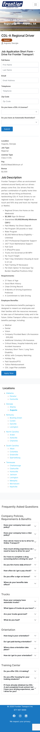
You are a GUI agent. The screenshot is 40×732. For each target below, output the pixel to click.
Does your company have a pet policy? (17, 526)
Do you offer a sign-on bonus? (17, 576)
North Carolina (12, 432)
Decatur (13, 396)
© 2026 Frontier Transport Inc (20, 706)
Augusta (13, 410)
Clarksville (14, 468)
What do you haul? (12, 620)
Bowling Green (16, 418)
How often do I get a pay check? (17, 570)
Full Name (5, 60)
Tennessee (10, 462)
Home (7, 20)
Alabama (10, 393)
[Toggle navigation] (35, 4)
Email (3, 76)
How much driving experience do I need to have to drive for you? (18, 550)
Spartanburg (15, 457)
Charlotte (14, 441)
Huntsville (14, 399)
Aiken (12, 448)
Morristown (14, 484)
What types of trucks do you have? (19, 608)
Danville (13, 424)
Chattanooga (15, 465)
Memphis (13, 481)
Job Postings (20, 20)
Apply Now (8, 373)
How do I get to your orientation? (18, 655)
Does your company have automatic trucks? (15, 601)
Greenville (14, 454)
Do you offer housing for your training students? (16, 678)
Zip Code (5, 97)
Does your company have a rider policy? (18, 534)
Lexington (14, 427)
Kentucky (10, 415)
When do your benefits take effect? (16, 583)
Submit (7, 129)
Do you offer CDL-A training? (16, 671)
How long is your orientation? (16, 636)
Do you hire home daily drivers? (17, 565)
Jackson (13, 474)
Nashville (13, 487)
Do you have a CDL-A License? (14, 107)
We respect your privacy (20, 721)
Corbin (12, 421)
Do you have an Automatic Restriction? (18, 118)
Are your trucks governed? (15, 614)
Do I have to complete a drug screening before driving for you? (18, 558)
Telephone (6, 86)
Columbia (14, 451)
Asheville (13, 438)
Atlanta (13, 407)
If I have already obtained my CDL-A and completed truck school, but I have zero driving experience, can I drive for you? (19, 688)
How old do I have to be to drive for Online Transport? (19, 542)
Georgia (9, 404)
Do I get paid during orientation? (18, 641)
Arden (12, 435)
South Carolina (12, 445)
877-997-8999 (20, 710)
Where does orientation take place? (16, 648)
